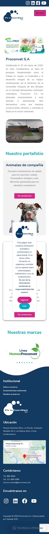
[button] (17, 50)
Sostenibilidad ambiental (14, 390)
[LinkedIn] (15, 503)
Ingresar (24, 299)
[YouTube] (34, 503)
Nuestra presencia (11, 394)
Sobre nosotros (10, 387)
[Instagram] (6, 503)
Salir (24, 306)
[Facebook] (25, 503)
